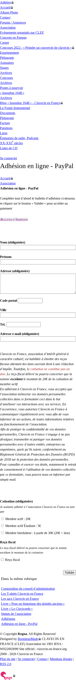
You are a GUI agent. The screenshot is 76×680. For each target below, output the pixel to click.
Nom (12, 242)
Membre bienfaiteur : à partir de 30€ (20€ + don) (37, 533)
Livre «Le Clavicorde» (17, 608)
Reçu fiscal (12, 560)
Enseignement (9, 52)
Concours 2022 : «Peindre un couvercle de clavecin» (36, 47)
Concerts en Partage (13, 37)
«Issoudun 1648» (12, 93)
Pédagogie (7, 57)
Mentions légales (61, 659)
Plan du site (7, 659)
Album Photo (9, 12)
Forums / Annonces (13, 22)
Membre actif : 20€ (18, 519)
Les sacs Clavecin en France (20, 598)
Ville (3, 310)
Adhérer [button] (5, 2)
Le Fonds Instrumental (15, 108)
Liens (3, 133)
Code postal (9, 300)
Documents (7, 113)
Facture (5, 123)
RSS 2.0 (5, 664)
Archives (6, 73)
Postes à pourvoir (11, 88)
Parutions (6, 128)
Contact (5, 17)
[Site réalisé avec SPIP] (7, 675)
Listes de (9, 148)
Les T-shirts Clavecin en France (22, 593)
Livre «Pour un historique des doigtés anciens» (33, 603)
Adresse (15, 271)
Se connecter (8, 158)
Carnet (4, 42)
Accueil (5, 7)
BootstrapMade (28, 639)
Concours (6, 78)
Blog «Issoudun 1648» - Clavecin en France (30, 103)
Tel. (3, 324)
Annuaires (7, 62)
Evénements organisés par (22, 32)
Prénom (5, 257)
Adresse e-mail (19, 334)
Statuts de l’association (16, 614)
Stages (4, 68)
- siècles (11, 143)
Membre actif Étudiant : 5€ (23, 526)
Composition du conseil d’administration (28, 588)
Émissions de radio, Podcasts (19, 138)
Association (8, 27)
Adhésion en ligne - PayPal (19, 624)
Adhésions (8, 619)
